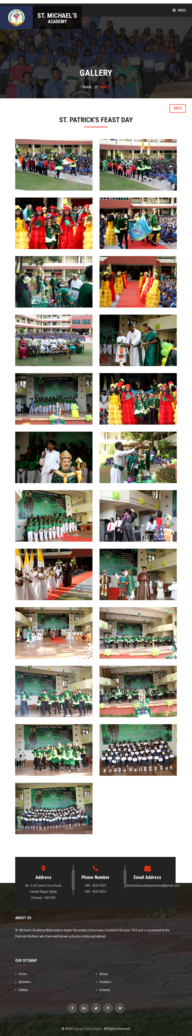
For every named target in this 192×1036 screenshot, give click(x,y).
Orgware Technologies (87, 1029)
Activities (25, 982)
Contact (105, 990)
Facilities (105, 982)
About (104, 974)
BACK (178, 108)
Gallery (23, 990)
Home (87, 87)
